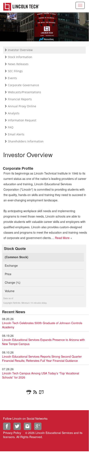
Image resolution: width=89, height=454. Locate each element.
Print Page (29, 392)
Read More (62, 238)
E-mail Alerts (42, 392)
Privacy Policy (12, 433)
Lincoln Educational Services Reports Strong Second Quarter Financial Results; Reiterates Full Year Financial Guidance (42, 358)
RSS (36, 392)
